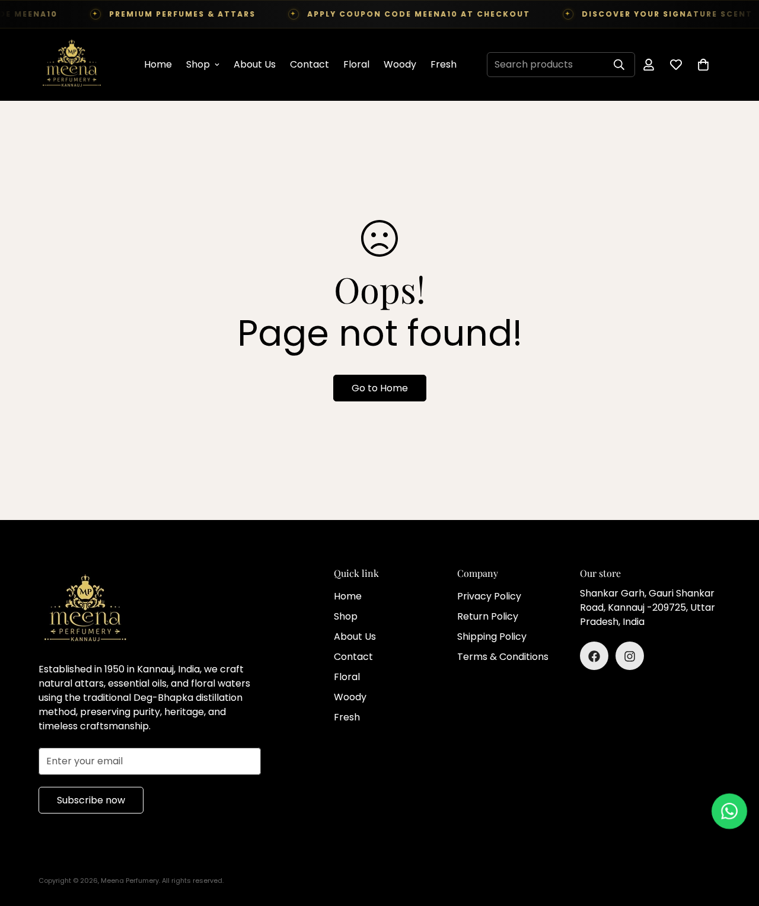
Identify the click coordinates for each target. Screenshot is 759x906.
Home (158, 64)
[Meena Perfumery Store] (71, 64)
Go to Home (380, 388)
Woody (400, 64)
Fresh (443, 64)
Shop (198, 64)
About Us (255, 64)
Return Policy (487, 617)
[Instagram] (630, 656)
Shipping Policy (492, 637)
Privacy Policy (489, 597)
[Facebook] (594, 656)
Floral (356, 64)
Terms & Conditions (502, 657)
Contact (309, 64)
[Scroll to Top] (736, 841)
